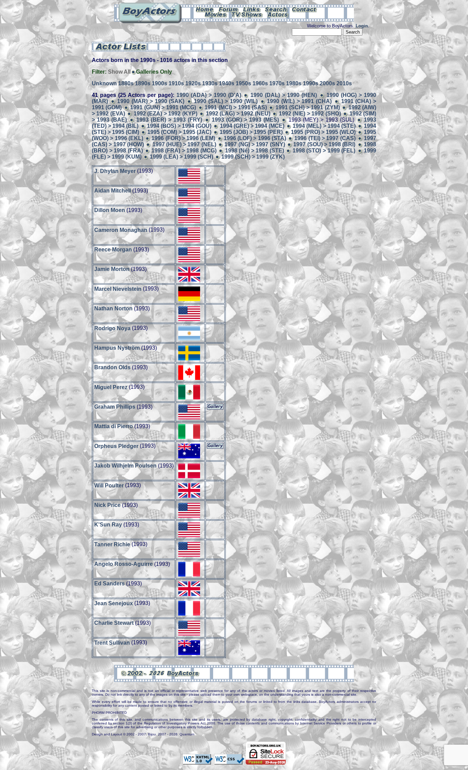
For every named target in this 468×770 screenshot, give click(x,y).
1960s (260, 83)
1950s (243, 83)
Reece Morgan (113, 249)
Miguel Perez (110, 387)
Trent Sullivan (112, 642)
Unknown (104, 83)
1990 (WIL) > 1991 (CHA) (299, 101)
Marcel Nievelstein (117, 288)
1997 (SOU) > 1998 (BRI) (324, 144)
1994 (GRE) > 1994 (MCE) (252, 126)
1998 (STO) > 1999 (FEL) (324, 150)
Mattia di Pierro (113, 426)
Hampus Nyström (117, 348)
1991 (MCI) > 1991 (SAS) (236, 107)
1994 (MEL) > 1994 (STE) (324, 126)
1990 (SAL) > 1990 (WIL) (226, 101)
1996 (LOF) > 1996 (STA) (255, 138)
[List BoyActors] (278, 14)
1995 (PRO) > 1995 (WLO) (323, 132)
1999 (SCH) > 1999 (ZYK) (253, 157)
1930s (210, 83)
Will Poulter (109, 485)
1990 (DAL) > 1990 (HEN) (283, 95)
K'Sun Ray (108, 524)
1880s (126, 83)
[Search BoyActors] (276, 8)
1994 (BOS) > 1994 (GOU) (179, 126)
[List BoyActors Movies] (216, 14)
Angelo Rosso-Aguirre (123, 564)
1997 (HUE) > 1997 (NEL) (184, 144)
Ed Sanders (109, 583)
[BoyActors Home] (204, 8)
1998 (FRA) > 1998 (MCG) (184, 150)
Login (362, 25)
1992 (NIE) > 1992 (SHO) (310, 113)
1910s (176, 83)
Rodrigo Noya (112, 328)
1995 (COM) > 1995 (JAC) (179, 132)
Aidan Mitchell (112, 191)
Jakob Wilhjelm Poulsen (125, 466)
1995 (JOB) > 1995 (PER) (251, 132)
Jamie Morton (112, 269)
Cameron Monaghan (120, 230)
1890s (142, 83)
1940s (226, 83)
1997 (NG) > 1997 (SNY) (254, 144)
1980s (293, 83)
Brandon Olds (112, 367)
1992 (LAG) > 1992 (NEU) (238, 113)
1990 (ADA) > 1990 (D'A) (208, 95)
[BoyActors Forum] (228, 8)
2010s (344, 83)
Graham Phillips (114, 407)
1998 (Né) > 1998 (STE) (254, 150)
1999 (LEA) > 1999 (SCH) (181, 157)
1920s (193, 83)
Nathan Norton (113, 308)
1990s (310, 83)
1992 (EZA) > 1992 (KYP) (165, 113)
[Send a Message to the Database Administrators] (305, 8)
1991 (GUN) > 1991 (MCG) (163, 107)
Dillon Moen (109, 210)
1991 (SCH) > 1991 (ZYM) (307, 107)
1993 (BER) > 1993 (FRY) (169, 120)
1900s (159, 83)
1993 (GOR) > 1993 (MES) (245, 120)
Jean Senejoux (113, 603)
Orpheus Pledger (116, 446)
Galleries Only (154, 72)
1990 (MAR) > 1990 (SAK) (150, 101)
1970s (277, 83)
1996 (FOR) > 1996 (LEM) (183, 138)
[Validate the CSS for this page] (229, 761)
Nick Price (107, 505)
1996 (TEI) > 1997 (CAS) (324, 138)
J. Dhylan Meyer (115, 171)
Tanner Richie (112, 544)
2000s (327, 83)
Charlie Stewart (114, 623)
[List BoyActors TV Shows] (247, 14)
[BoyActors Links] (252, 8)
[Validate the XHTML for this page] (198, 761)
